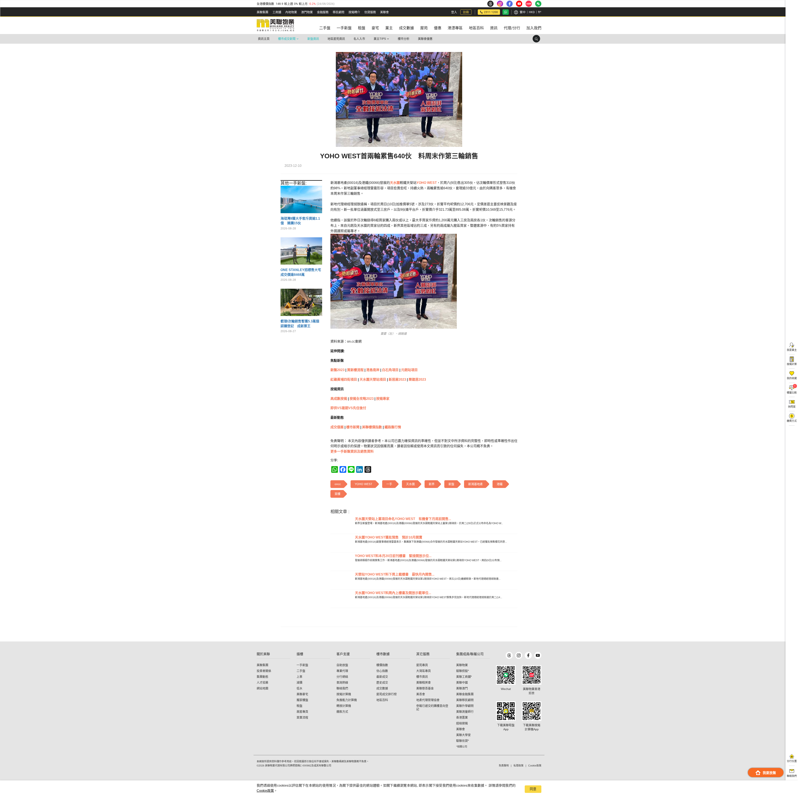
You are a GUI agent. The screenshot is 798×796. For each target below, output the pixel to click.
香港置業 (462, 717)
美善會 (420, 694)
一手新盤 (302, 665)
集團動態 (262, 676)
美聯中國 (462, 682)
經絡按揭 (462, 723)
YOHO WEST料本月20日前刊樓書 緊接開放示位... (393, 556)
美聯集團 (262, 12)
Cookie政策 (265, 790)
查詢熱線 (342, 682)
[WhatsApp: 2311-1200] (505, 12)
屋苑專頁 (422, 665)
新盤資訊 (313, 38)
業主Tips (380, 38)
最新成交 (382, 676)
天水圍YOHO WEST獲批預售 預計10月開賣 (388, 537)
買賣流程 (302, 717)
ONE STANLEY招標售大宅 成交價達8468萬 (301, 272)
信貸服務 (370, 12)
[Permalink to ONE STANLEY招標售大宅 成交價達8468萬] (301, 252)
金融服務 (323, 12)
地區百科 (382, 700)
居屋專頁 (302, 711)
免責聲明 (504, 765)
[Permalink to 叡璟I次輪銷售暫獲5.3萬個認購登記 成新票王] (301, 304)
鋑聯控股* (462, 670)
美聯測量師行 (465, 711)
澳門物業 (307, 12)
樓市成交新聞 (287, 38)
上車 (299, 676)
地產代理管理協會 (428, 700)
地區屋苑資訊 (336, 38)
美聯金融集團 (465, 694)
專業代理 (342, 670)
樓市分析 (403, 38)
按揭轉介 (354, 12)
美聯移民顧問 (465, 700)
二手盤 (301, 670)
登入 (454, 12)
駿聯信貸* (462, 740)
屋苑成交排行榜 (386, 694)
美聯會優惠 (425, 38)
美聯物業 (462, 665)
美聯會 (384, 12)
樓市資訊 (422, 676)
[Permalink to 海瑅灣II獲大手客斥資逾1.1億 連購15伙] (301, 201)
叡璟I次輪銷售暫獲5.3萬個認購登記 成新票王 (300, 323)
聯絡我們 (342, 688)
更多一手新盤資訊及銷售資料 (352, 451)
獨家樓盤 (302, 700)
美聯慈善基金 (425, 688)
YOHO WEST (426, 182)
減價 (299, 682)
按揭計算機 (343, 694)
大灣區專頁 (423, 670)
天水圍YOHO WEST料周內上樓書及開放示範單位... (393, 593)
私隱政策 (518, 765)
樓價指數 (382, 665)
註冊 (466, 12)
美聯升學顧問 (465, 705)
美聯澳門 (462, 688)
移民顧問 (338, 12)
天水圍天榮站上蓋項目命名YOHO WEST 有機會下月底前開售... (403, 519)
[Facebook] (528, 655)
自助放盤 (342, 665)
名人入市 (359, 38)
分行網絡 (342, 676)
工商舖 (276, 12)
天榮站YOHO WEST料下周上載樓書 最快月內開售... (394, 574)
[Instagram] (518, 655)
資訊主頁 (264, 38)
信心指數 (382, 670)
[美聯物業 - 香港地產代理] (275, 25)
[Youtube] (537, 655)
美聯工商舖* (464, 676)
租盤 (299, 705)
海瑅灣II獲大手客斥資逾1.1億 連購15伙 (300, 221)
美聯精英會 (423, 682)
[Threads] (509, 655)
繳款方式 (342, 711)
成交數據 (382, 688)
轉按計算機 (343, 705)
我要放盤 (769, 773)
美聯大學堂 (463, 735)
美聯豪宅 (302, 694)
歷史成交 (382, 682)
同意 (533, 789)
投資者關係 (264, 670)
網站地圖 (262, 688)
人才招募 (262, 682)
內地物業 (291, 12)
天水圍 (395, 182)
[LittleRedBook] (531, 675)
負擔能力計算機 (346, 700)
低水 (299, 688)
